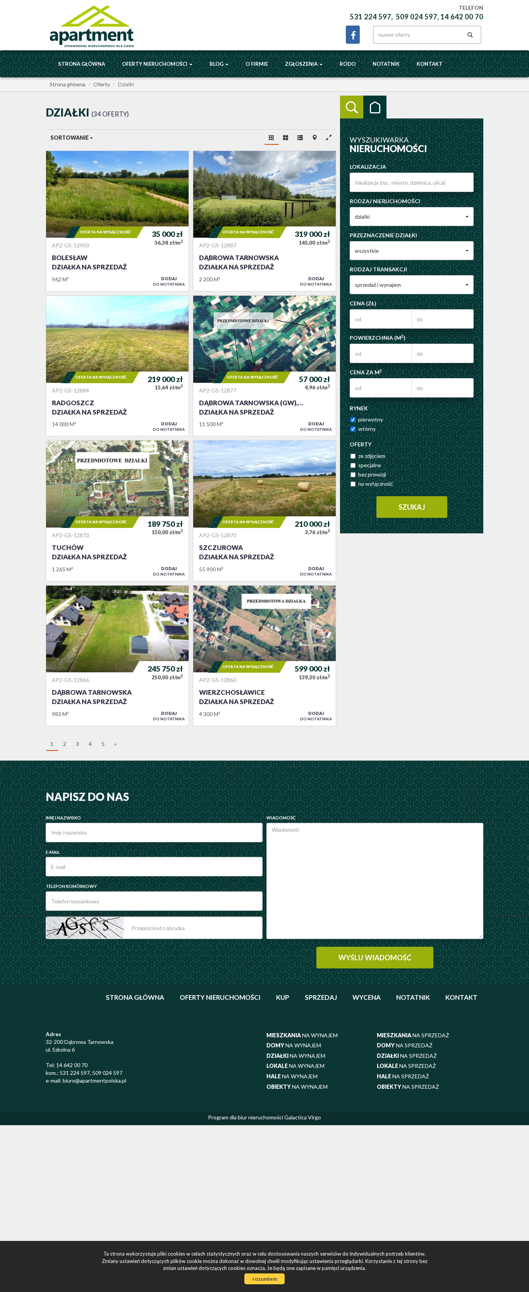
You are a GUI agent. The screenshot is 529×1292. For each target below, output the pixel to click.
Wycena (366, 997)
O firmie (257, 64)
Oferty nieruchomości (220, 997)
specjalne (369, 465)
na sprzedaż (413, 1035)
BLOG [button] (217, 64)
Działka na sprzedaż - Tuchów (117, 510)
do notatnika (169, 281)
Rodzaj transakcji (378, 269)
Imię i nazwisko (63, 817)
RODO (348, 64)
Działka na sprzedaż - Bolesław (117, 221)
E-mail (53, 852)
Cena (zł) (363, 303)
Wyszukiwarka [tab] (351, 107)
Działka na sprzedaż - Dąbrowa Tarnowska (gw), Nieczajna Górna (264, 366)
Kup (282, 997)
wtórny (367, 428)
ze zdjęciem (371, 455)
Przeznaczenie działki (383, 235)
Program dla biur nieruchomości (246, 1117)
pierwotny (370, 419)
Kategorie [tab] (374, 107)
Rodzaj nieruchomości (385, 201)
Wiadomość (280, 817)
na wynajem (302, 1035)
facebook (353, 35)
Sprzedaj (321, 997)
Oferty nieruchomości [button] (155, 64)
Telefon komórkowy (71, 886)
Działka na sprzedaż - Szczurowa (264, 510)
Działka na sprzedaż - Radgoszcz (117, 366)
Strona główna (81, 64)
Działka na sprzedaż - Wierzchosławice (264, 656)
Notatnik (386, 64)
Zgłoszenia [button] (302, 64)
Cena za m (366, 371)
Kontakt (430, 64)
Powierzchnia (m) (377, 337)
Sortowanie (70, 137)
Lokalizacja (368, 166)
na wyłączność (375, 483)
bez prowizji (372, 474)
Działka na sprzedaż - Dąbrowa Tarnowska (264, 221)
